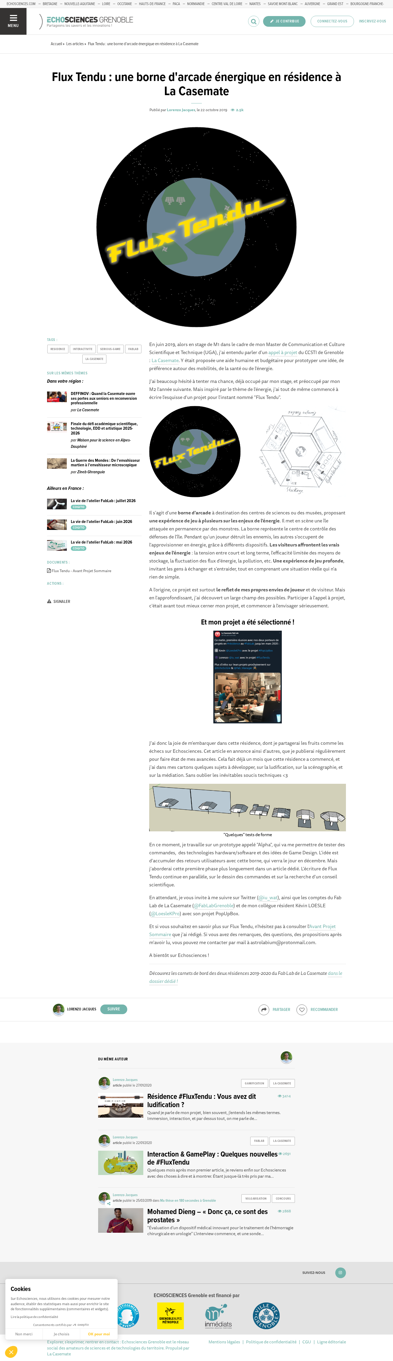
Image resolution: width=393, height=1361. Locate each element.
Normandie (196, 4)
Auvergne (312, 4)
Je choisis (61, 1334)
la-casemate (94, 359)
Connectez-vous (332, 21)
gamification (254, 1083)
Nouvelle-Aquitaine (79, 4)
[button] (11, 1352)
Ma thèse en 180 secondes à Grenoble (188, 1200)
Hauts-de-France (152, 4)
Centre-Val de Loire (227, 4)
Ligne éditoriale (331, 1341)
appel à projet (282, 352)
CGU (306, 1341)
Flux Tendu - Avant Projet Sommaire (81, 571)
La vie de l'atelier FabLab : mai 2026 (101, 542)
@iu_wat (268, 897)
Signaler (61, 601)
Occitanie (124, 4)
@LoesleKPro (165, 913)
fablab (133, 349)
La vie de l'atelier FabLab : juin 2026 (101, 522)
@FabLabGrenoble (213, 905)
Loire (106, 4)
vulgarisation (256, 1199)
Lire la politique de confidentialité (34, 1316)
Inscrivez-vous (372, 21)
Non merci (24, 1334)
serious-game (110, 349)
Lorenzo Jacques (181, 110)
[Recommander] (301, 1010)
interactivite (82, 349)
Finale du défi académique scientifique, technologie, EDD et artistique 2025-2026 (104, 428)
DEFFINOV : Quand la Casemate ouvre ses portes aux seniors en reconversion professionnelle (104, 398)
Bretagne (50, 4)
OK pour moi (99, 1334)
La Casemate (165, 360)
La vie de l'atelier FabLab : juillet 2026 (103, 501)
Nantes (255, 4)
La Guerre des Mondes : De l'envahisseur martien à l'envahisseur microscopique (105, 463)
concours (283, 1199)
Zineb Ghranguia (91, 472)
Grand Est (335, 4)
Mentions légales (224, 1341)
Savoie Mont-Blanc (283, 4)
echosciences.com (21, 4)
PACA (176, 4)
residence (58, 349)
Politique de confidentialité (271, 1341)
